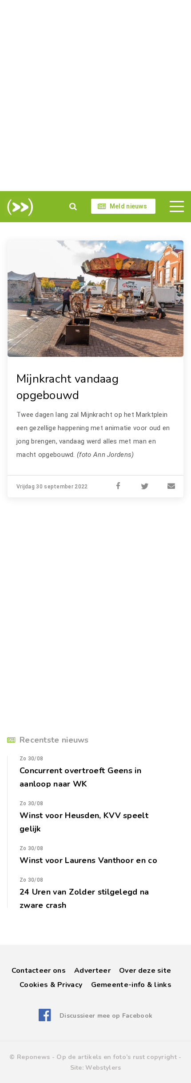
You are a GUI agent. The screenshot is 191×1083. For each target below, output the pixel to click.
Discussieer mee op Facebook (106, 1015)
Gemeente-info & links (131, 985)
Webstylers (103, 1067)
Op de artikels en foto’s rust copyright (116, 1057)
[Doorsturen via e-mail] (171, 486)
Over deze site (145, 970)
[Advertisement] (95, 95)
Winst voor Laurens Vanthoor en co (88, 860)
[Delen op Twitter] (144, 486)
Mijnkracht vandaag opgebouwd (67, 387)
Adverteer (92, 970)
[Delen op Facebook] (118, 486)
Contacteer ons (39, 970)
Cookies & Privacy (51, 985)
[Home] (18, 207)
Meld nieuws (128, 206)
